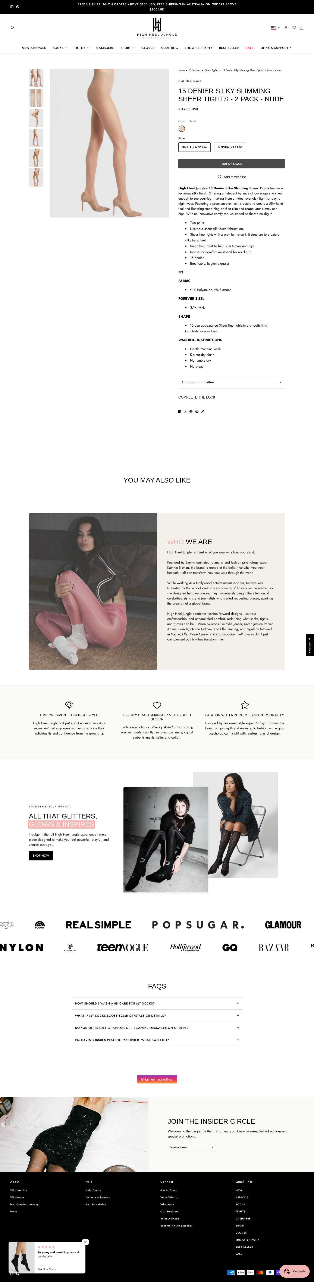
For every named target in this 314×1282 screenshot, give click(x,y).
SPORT (240, 1226)
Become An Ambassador (176, 1226)
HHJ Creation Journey (24, 1204)
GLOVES (241, 1233)
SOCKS (240, 1204)
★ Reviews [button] (310, 645)
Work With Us (169, 1197)
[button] (203, 411)
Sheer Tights (211, 70)
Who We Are (18, 1190)
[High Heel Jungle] (157, 27)
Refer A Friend (170, 1219)
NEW (239, 1190)
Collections (195, 70)
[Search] (12, 27)
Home (181, 70)
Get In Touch (169, 1190)
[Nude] (181, 128)
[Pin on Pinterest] (191, 411)
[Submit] (212, 1147)
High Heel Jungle (189, 81)
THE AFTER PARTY (248, 1240)
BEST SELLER (244, 1247)
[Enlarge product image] (109, 143)
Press (13, 1211)
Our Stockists (169, 1211)
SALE (239, 1254)
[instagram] (11, 6)
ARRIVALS (242, 1197)
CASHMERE (243, 1219)
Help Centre (93, 1190)
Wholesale (17, 1197)
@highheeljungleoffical (157, 1079)
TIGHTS (240, 1211)
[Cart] (301, 27)
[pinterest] (17, 6)
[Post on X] (185, 412)
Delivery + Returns (97, 1197)
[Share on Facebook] (180, 411)
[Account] (286, 27)
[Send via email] (197, 411)
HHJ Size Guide (95, 1204)
